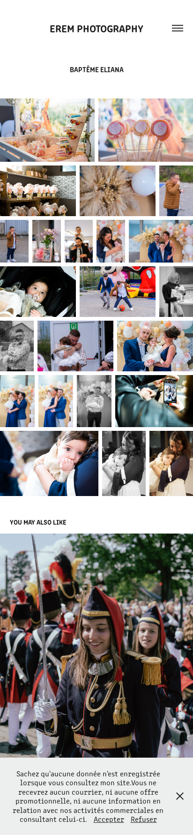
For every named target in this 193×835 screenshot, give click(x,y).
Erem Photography (96, 28)
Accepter (109, 819)
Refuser (144, 819)
